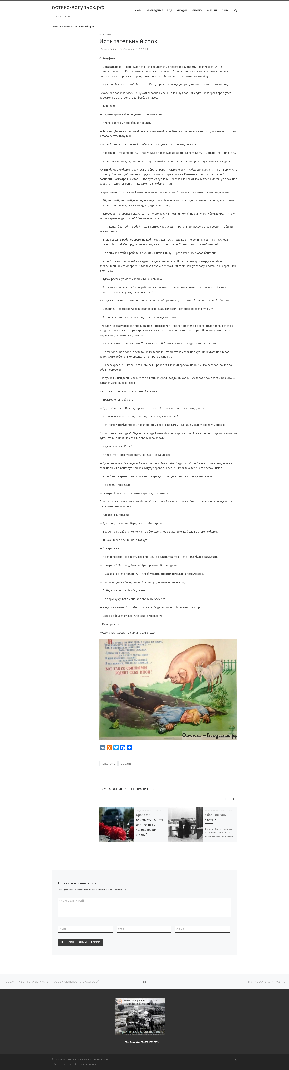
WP (65, 1064)
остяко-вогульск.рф (71, 1059)
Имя (62, 929)
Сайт (180, 929)
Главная (56, 26)
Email (122, 929)
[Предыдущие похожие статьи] (225, 798)
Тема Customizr (89, 1064)
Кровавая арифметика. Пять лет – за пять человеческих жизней (150, 824)
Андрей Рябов (108, 49)
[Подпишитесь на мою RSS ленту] (236, 1060)
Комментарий (71, 900)
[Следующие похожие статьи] (233, 798)
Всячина (66, 26)
